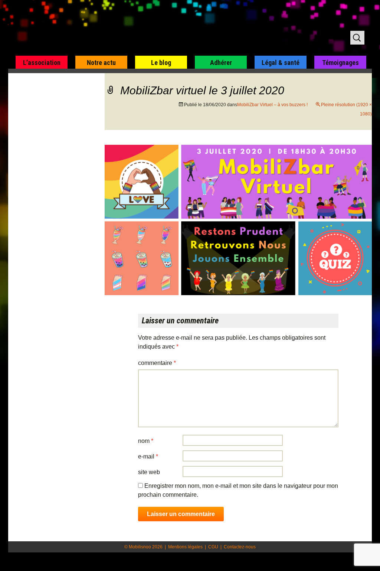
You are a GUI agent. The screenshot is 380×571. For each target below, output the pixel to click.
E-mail (148, 456)
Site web (149, 472)
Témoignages (340, 62)
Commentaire (157, 363)
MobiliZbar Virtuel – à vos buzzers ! (272, 104)
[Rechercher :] (357, 38)
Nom (145, 441)
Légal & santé (280, 62)
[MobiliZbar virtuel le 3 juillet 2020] (238, 219)
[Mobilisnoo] (103, 28)
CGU (213, 546)
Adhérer (221, 62)
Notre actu (101, 62)
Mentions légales (185, 546)
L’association (41, 62)
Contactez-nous (240, 546)
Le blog (161, 62)
